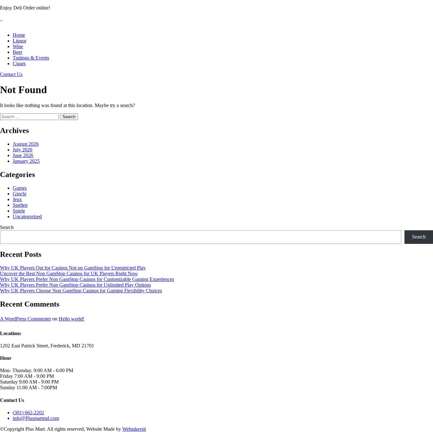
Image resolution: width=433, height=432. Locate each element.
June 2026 (23, 155)
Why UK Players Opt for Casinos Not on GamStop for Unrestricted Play (73, 267)
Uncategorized (27, 216)
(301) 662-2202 (28, 412)
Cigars (19, 63)
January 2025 (26, 161)
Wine (18, 46)
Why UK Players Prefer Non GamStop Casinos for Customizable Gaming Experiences (87, 279)
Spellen (20, 205)
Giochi (19, 193)
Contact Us (11, 74)
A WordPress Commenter (25, 318)
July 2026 (22, 149)
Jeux (17, 199)
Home (19, 35)
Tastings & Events (31, 57)
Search (7, 227)
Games (20, 188)
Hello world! (71, 318)
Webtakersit (134, 429)
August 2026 (26, 144)
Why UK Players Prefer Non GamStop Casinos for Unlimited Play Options (75, 285)
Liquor (19, 40)
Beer (17, 52)
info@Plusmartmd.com (36, 418)
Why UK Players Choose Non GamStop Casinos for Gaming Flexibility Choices (81, 290)
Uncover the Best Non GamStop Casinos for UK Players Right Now (69, 273)
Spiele (19, 210)
